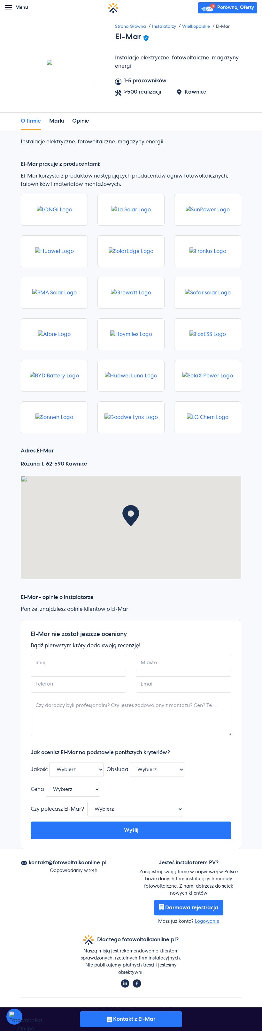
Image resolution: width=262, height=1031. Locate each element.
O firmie (31, 121)
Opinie (80, 121)
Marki (56, 121)
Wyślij (131, 830)
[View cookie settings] (14, 1017)
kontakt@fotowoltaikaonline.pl (67, 862)
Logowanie (207, 921)
